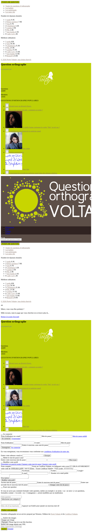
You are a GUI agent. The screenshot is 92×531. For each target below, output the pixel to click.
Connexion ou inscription (10, 242)
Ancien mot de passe (8, 482)
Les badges (9, 8)
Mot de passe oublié (80, 436)
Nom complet (6, 466)
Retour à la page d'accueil (10, 317)
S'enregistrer (16, 439)
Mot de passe (46, 436)
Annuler (10, 529)
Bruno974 (10, 56)
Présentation (9, 227)
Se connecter (15, 447)
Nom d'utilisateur (7, 443)
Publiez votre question (9, 510)
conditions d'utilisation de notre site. (56, 452)
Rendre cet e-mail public (59, 473)
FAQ (7, 229)
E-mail (37, 443)
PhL (8, 30)
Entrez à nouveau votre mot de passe (35, 445)
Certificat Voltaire (71, 514)
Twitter (53, 471)
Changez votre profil (49, 464)
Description (5, 478)
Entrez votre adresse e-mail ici (11, 455)
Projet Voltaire (56, 514)
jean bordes (11, 32)
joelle (9, 20)
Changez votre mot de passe (31, 464)
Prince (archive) (12, 22)
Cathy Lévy (11, 34)
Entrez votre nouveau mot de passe (13, 460)
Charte (7, 233)
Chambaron (11, 26)
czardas (9, 28)
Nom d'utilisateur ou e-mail (11, 436)
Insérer (4, 529)
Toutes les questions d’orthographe (17, 6)
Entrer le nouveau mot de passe (48, 482)
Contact (8, 231)
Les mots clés (10, 12)
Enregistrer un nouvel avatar (11, 464)
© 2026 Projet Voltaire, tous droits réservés (16, 60)
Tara (8, 24)
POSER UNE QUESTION (10, 2)
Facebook (25, 471)
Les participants (10, 10)
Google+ (80, 471)
